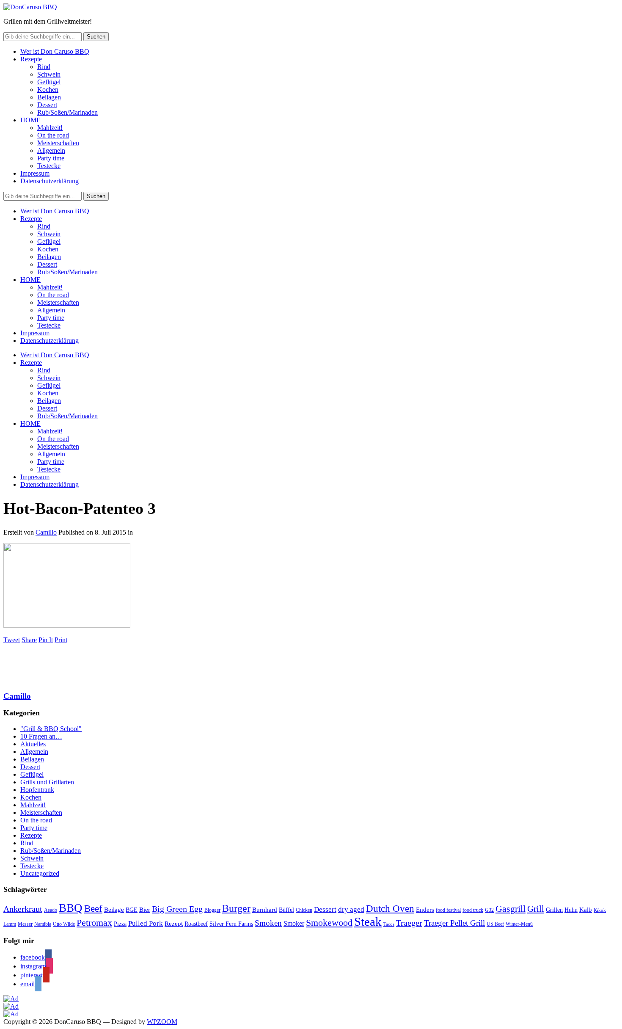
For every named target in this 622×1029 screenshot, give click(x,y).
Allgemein (51, 150)
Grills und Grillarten (47, 782)
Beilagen (49, 97)
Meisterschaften (58, 142)
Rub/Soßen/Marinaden (67, 112)
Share (29, 639)
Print (61, 639)
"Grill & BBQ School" (51, 728)
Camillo (46, 532)
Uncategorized (39, 873)
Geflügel (49, 82)
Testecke (49, 165)
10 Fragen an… (41, 736)
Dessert (47, 104)
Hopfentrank (37, 789)
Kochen (47, 89)
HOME (30, 120)
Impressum (35, 173)
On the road (53, 135)
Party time (50, 158)
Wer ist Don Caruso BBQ (54, 51)
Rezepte (31, 59)
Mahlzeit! (50, 127)
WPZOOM (162, 1021)
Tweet (11, 639)
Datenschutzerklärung (49, 181)
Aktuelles (33, 744)
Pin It (46, 639)
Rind (43, 66)
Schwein (49, 74)
